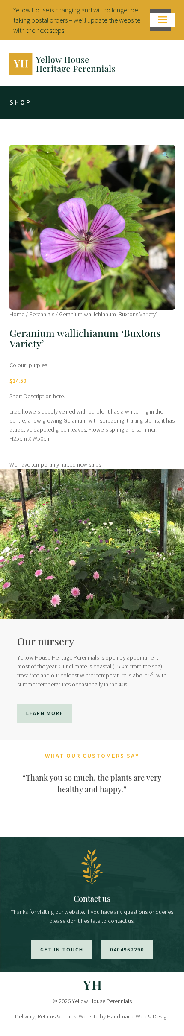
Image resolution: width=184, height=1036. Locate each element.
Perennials (41, 314)
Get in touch (61, 949)
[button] (165, 155)
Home (16, 314)
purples (38, 365)
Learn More (44, 713)
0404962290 (127, 949)
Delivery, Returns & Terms (45, 1016)
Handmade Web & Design (138, 1016)
